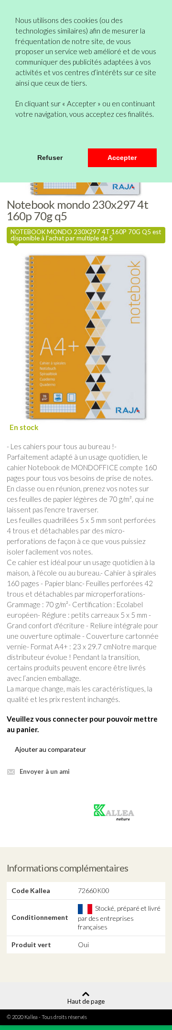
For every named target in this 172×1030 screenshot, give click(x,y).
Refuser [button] (50, 157)
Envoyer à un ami (45, 771)
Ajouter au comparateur (50, 749)
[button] (16, 135)
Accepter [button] (122, 157)
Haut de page (86, 1001)
